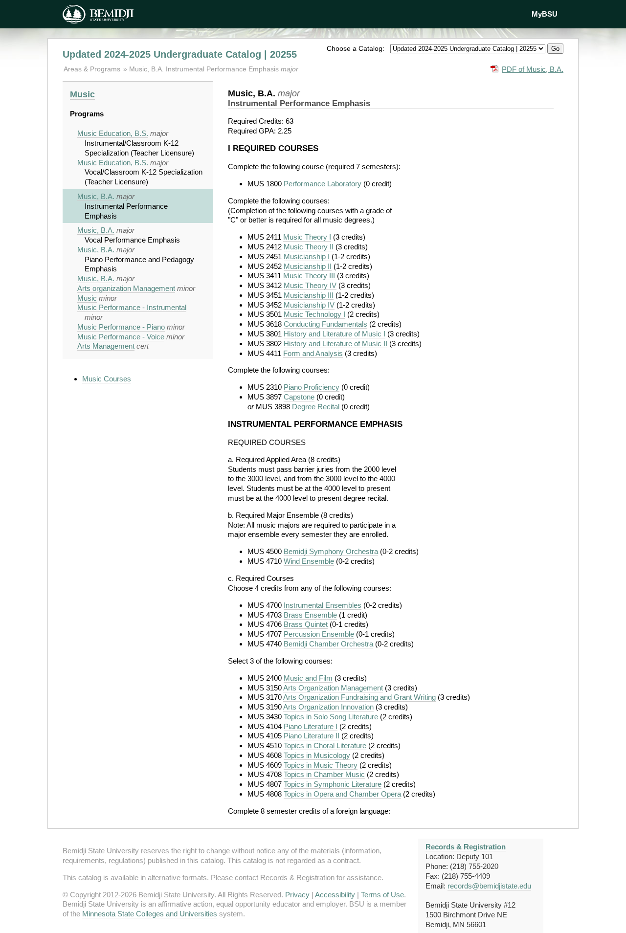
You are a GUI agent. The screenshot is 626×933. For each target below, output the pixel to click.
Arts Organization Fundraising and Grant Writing (359, 697)
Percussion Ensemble (319, 634)
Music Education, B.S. (112, 133)
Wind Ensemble (309, 561)
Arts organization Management (126, 288)
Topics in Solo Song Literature (331, 716)
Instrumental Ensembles (322, 605)
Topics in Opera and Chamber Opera (342, 794)
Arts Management (105, 346)
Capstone (299, 397)
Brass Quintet (306, 624)
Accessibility (335, 894)
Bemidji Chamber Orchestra (328, 644)
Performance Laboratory (322, 183)
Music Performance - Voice (120, 337)
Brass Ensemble (310, 615)
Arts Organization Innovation (328, 707)
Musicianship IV (309, 305)
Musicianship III (309, 295)
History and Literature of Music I (334, 334)
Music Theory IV (310, 285)
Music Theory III (309, 275)
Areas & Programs (93, 69)
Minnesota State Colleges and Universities (149, 914)
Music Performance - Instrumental (131, 307)
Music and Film (308, 678)
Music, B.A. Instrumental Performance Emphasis (205, 69)
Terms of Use (382, 894)
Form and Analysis (313, 353)
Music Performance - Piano (121, 327)
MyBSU (545, 14)
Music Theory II (309, 247)
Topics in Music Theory (321, 765)
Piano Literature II (311, 736)
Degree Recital (315, 406)
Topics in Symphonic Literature (332, 784)
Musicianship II (308, 266)
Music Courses (106, 379)
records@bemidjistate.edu (489, 886)
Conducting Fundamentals (325, 324)
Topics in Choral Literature (325, 745)
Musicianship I (307, 256)
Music (82, 94)
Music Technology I (314, 314)
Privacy (297, 894)
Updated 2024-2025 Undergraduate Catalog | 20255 (180, 54)
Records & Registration (465, 847)
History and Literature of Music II (335, 343)
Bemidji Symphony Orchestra (331, 551)
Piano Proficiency (311, 387)
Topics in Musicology (317, 755)
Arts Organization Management (333, 688)
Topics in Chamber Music (324, 774)
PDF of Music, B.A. (532, 69)
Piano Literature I (310, 726)
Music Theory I (307, 237)
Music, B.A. (95, 196)
